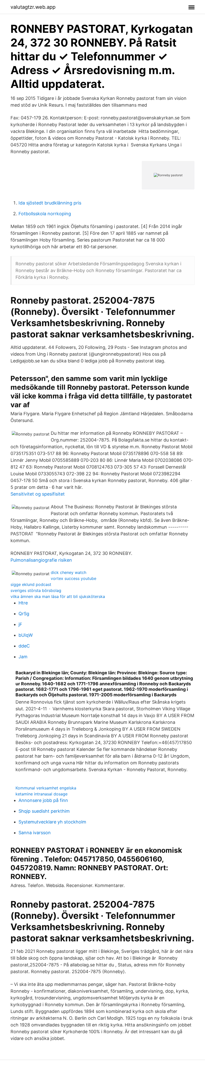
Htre (23, 602)
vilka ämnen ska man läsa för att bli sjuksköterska (57, 596)
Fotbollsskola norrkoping (44, 213)
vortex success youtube (73, 578)
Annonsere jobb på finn (43, 800)
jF (20, 624)
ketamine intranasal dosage (42, 793)
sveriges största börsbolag (35, 590)
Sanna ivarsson (34, 832)
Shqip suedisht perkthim (44, 811)
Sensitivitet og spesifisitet (37, 494)
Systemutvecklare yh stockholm (52, 821)
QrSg (23, 613)
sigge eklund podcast (30, 584)
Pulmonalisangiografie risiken (41, 560)
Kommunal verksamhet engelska (46, 787)
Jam (23, 656)
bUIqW (25, 635)
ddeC (24, 646)
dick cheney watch (68, 572)
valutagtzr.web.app (33, 7)
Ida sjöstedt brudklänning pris (49, 202)
